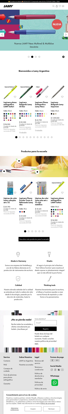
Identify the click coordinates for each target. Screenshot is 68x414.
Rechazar (52, 409)
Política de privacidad (47, 403)
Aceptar (33, 409)
